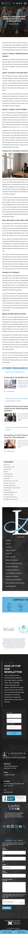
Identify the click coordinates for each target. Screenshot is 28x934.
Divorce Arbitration (12, 570)
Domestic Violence (12, 576)
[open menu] (25, 3)
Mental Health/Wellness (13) (10, 492)
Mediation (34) (7, 490)
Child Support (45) (8, 474)
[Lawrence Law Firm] (6, 4)
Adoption (9, 553)
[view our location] (19, 3)
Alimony (8, 543)
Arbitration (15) (7, 469)
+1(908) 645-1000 (9, 775)
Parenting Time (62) (8, 494)
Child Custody (11, 550)
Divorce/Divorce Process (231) (11, 480)
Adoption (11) (7, 464)
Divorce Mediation (12, 566)
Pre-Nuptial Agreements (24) (10, 499)
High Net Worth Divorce (14, 563)
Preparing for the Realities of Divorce (15, 372)
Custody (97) (7, 478)
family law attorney (21, 127)
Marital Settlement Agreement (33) (12, 487)
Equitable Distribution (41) (10, 485)
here (4, 640)
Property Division (12, 560)
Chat (21, 610)
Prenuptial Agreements (14, 579)
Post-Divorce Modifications (15, 583)
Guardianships (11, 586)
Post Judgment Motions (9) (10, 497)
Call (9, 610)
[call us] (21, 3)
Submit (14, 733)
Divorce (8, 540)
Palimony (9, 547)
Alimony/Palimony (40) (9, 467)
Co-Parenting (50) (8, 476)
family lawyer (10, 355)
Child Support (10, 557)
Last (3, 861)
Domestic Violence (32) (9, 483)
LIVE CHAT (6, 932)
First (3, 855)
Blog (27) (6, 471)
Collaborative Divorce (13, 573)
